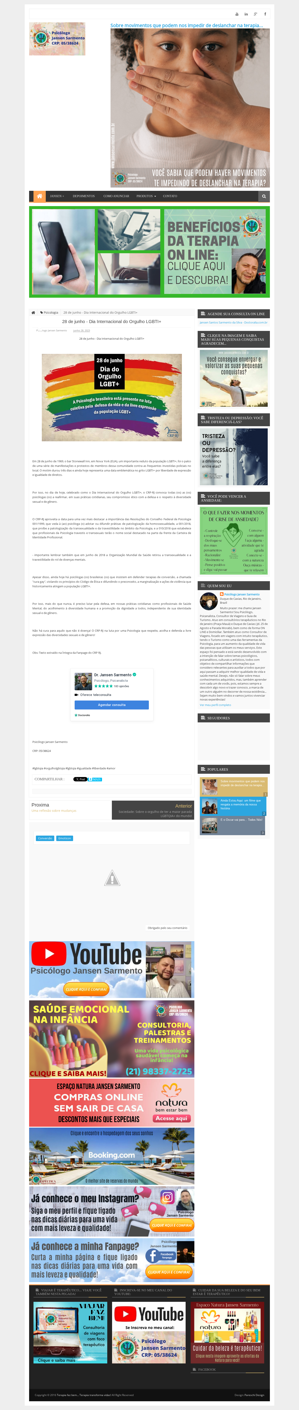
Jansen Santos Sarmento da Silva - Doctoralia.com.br (233, 322)
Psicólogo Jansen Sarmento (242, 594)
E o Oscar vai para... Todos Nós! (241, 819)
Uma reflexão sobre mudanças (54, 810)
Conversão (45, 838)
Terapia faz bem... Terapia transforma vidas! (84, 1395)
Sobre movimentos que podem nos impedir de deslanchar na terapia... (187, 25)
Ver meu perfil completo (215, 705)
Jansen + (57, 196)
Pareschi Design (254, 1395)
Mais (96, 779)
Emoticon (64, 838)
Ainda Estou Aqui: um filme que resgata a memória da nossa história (241, 804)
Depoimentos (84, 196)
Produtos (145, 196)
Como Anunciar (116, 196)
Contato (170, 196)
